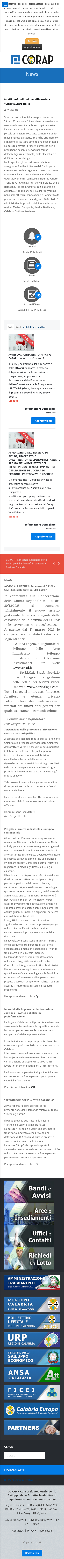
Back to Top (32, 1553)
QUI (38, 996)
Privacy (31, 1530)
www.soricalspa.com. (43, 687)
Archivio (42, 327)
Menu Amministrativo (20, 1480)
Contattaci (18, 1530)
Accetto (32, 41)
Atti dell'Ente (29, 327)
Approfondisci (32, 47)
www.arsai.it (22, 667)
